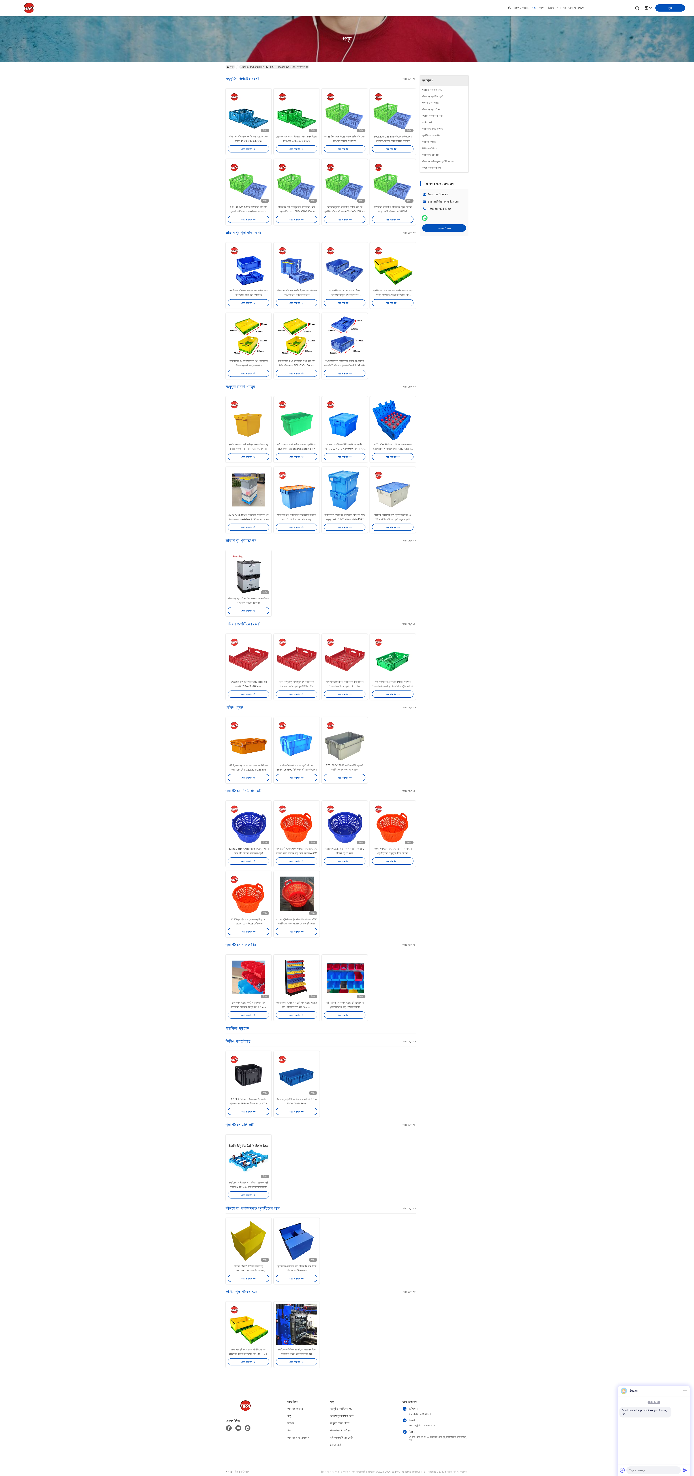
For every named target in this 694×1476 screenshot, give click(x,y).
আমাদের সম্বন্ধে (521, 7)
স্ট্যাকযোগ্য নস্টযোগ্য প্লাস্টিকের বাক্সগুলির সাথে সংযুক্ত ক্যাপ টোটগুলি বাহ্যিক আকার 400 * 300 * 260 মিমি (345, 519)
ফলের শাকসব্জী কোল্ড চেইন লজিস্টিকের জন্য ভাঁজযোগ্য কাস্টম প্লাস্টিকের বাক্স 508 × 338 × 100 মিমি (248, 1354)
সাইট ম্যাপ (245, 1471)
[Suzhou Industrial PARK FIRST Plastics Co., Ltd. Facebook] (229, 1428)
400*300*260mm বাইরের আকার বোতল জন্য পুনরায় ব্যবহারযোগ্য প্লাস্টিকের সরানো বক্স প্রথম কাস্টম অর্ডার (392, 449)
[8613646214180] (247, 1428)
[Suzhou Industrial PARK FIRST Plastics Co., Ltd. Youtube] (238, 1428)
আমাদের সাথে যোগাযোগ (574, 7)
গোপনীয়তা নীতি (232, 1471)
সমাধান (542, 7)
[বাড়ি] (245, 1410)
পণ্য (534, 7)
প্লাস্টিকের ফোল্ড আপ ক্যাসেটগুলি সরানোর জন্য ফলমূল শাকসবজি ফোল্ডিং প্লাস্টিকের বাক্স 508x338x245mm (392, 295)
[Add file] (622, 1470)
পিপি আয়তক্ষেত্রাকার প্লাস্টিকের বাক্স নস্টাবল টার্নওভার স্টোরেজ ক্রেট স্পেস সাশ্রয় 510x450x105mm (344, 686)
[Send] (685, 1470)
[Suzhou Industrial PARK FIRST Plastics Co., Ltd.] (29, 8)
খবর (558, 7)
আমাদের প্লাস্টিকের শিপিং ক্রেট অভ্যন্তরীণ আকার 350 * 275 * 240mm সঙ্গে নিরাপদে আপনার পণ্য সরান (344, 449)
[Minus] (685, 1391)
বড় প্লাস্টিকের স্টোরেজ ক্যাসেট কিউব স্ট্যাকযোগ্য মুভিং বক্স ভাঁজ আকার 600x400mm (344, 295)
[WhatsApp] (424, 218)
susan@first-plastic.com (443, 201)
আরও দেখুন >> (409, 78)
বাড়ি (509, 7)
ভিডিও (551, 7)
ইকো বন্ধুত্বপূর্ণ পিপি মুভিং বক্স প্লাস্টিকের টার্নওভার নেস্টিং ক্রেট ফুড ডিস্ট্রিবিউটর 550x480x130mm (296, 686)
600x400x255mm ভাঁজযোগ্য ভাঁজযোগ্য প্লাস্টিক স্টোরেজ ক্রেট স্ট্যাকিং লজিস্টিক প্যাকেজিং (393, 141)
